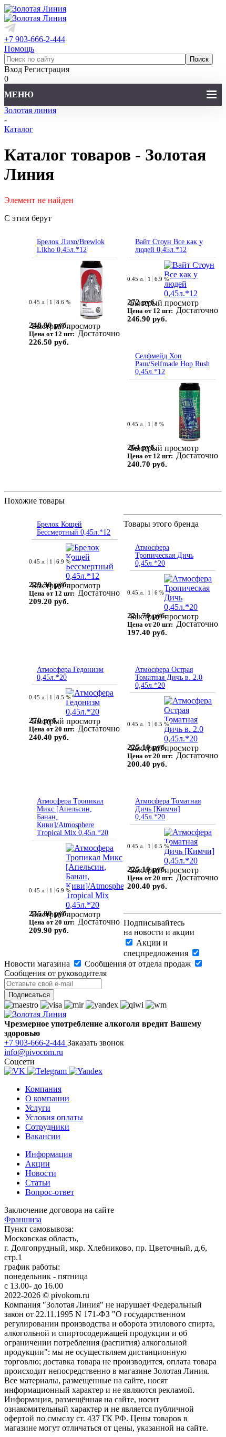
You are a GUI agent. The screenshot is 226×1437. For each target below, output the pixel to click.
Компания (43, 1088)
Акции (37, 1163)
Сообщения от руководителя (55, 973)
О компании (47, 1098)
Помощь (19, 48)
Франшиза (23, 1219)
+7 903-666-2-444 (34, 39)
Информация (48, 1154)
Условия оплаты (54, 1117)
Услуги (37, 1107)
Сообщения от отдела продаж (138, 963)
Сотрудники (47, 1126)
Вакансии (42, 1136)
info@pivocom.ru (33, 1052)
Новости (40, 1173)
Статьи (37, 1182)
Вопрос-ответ (49, 1192)
